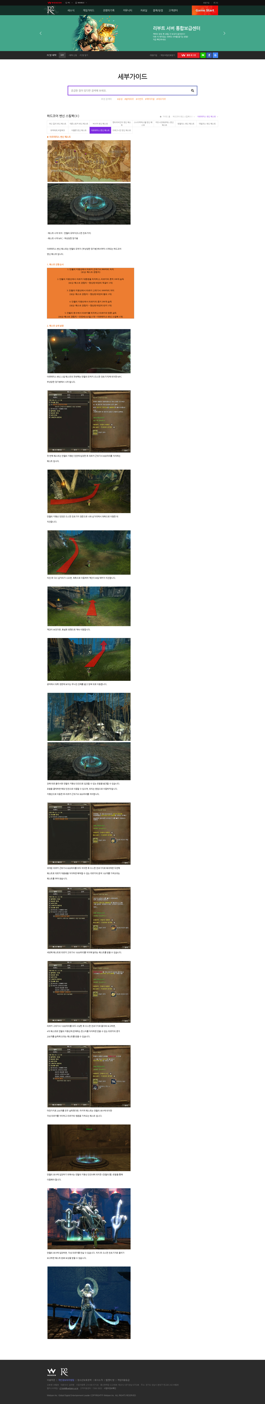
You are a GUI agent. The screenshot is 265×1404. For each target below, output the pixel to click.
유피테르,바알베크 (57, 130)
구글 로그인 (215, 55)
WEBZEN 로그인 (188, 55)
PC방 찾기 (84, 55)
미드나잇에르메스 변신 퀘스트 (165, 123)
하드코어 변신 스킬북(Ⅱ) (182, 116)
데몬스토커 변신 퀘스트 (79, 124)
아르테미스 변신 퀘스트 (206, 116)
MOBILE (81, 3)
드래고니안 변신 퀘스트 (121, 130)
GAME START (205, 10)
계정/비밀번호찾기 (167, 55)
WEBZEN (51, 1372)
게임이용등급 (123, 1380)
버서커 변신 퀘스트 (100, 124)
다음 (224, 33)
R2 (51, 10)
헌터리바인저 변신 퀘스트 (121, 123)
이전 (40, 33)
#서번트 (139, 99)
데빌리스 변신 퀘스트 (207, 124)
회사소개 (98, 1380)
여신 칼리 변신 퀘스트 (57, 124)
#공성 (120, 99)
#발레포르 (129, 99)
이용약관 (51, 1380)
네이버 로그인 (203, 55)
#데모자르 (161, 99)
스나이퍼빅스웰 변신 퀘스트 (143, 123)
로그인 (216, 3)
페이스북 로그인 (209, 55)
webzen (54, 3)
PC (69, 3)
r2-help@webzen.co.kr (68, 1388)
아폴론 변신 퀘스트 (78, 130)
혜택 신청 (73, 55)
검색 (192, 91)
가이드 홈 (166, 116)
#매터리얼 (150, 99)
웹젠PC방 (110, 1380)
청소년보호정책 (84, 1380)
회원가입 (206, 3)
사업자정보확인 (110, 1388)
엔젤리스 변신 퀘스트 (185, 124)
